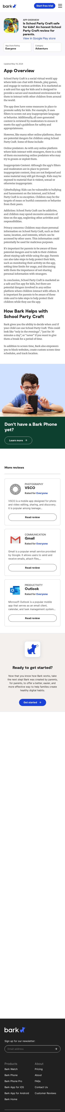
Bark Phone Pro (13, 1081)
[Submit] (56, 1049)
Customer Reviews (45, 1093)
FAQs (38, 1081)
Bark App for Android (17, 1093)
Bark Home (11, 1099)
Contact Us (41, 1087)
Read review (32, 517)
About (38, 1075)
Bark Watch (11, 1069)
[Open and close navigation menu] (59, 6)
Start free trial (44, 5)
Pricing (39, 1069)
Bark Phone (11, 1075)
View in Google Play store (39, 38)
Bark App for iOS (14, 1087)
